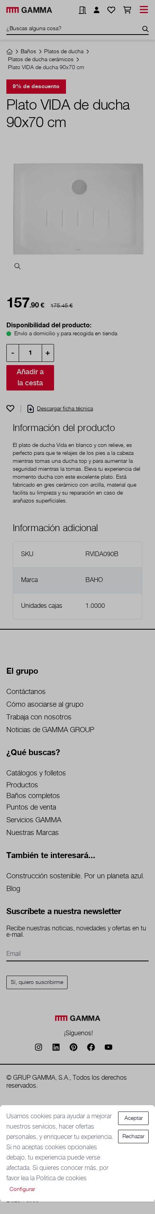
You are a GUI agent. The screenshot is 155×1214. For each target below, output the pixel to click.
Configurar (22, 1189)
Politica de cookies (61, 1178)
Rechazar (133, 1136)
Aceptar (133, 1118)
